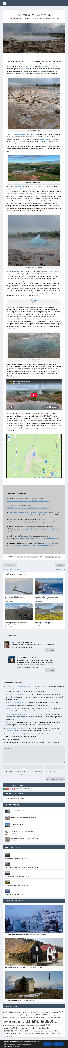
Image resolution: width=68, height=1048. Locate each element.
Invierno (12, 1022)
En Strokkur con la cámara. (14, 703)
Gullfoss (46, 66)
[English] (10, 788)
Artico (7, 1012)
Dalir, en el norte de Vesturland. (15, 728)
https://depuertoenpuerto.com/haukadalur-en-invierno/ (27, 508)
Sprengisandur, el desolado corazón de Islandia (16, 623)
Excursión (43, 1014)
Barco (14, 1012)
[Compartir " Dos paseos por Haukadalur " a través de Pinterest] (28, 557)
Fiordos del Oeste (14, 1017)
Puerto (24, 1031)
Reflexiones (33, 1031)
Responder (50, 650)
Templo (30, 1034)
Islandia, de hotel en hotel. (14, 734)
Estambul (32, 1015)
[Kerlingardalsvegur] (49, 611)
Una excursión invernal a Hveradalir (15, 598)
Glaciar (24, 1017)
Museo (31, 1025)
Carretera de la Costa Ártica (34, 1012)
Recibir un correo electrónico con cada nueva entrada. (23, 775)
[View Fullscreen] (59, 436)
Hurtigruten (56, 1017)
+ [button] (9, 437)
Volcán (11, 1036)
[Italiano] (22, 788)
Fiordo (53, 1015)
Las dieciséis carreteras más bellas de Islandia (46, 598)
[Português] (25, 788)
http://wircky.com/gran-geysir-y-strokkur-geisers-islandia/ (32, 522)
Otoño (21, 1028)
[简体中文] (7, 788)
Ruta (15, 1033)
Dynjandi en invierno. (12, 708)
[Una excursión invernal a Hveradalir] (19, 586)
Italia (57, 1022)
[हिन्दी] (20, 788)
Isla (24, 1022)
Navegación (43, 1025)
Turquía (50, 1034)
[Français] (13, 788)
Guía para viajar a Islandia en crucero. (17, 714)
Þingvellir (54, 66)
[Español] (28, 788)
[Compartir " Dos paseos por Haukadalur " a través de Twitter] (21, 557)
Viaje (5, 1036)
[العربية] (4, 788)
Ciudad (57, 1011)
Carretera (20, 1012)
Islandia (45, 18)
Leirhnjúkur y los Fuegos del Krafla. (17, 695)
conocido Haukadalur (19, 134)
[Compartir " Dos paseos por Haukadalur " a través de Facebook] (18, 557)
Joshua (14, 642)
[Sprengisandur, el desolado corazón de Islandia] (19, 611)
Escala (25, 1015)
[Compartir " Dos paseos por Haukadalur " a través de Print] (36, 557)
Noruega (10, 1027)
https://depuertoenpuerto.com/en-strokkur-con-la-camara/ (27, 501)
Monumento (23, 1025)
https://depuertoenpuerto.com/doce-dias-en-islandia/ (28, 513)
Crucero (7, 1015)
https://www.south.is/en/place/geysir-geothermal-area (32, 545)
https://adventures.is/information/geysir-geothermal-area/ (37, 538)
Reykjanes (50, 1031)
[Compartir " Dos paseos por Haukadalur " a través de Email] (32, 557)
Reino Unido (42, 1031)
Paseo (29, 1028)
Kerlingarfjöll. (9, 722)
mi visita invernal (43, 139)
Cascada (47, 1012)
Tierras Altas (18, 189)
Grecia (31, 1017)
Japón (6, 1025)
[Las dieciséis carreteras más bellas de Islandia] (49, 586)
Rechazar (58, 1044)
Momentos (14, 1025)
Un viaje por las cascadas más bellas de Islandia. (21, 686)
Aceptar (47, 1044)
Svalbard (24, 1034)
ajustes (17, 1046)
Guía (48, 1017)
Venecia (56, 1034)
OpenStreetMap (41, 477)
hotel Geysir (19, 187)
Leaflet (34, 477)
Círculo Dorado (37, 18)
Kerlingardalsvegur (42, 623)
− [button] (9, 439)
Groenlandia (40, 1017)
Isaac (20, 18)
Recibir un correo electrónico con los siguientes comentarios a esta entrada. (30, 771)
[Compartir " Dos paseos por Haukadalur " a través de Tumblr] (25, 557)
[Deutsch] (17, 788)
